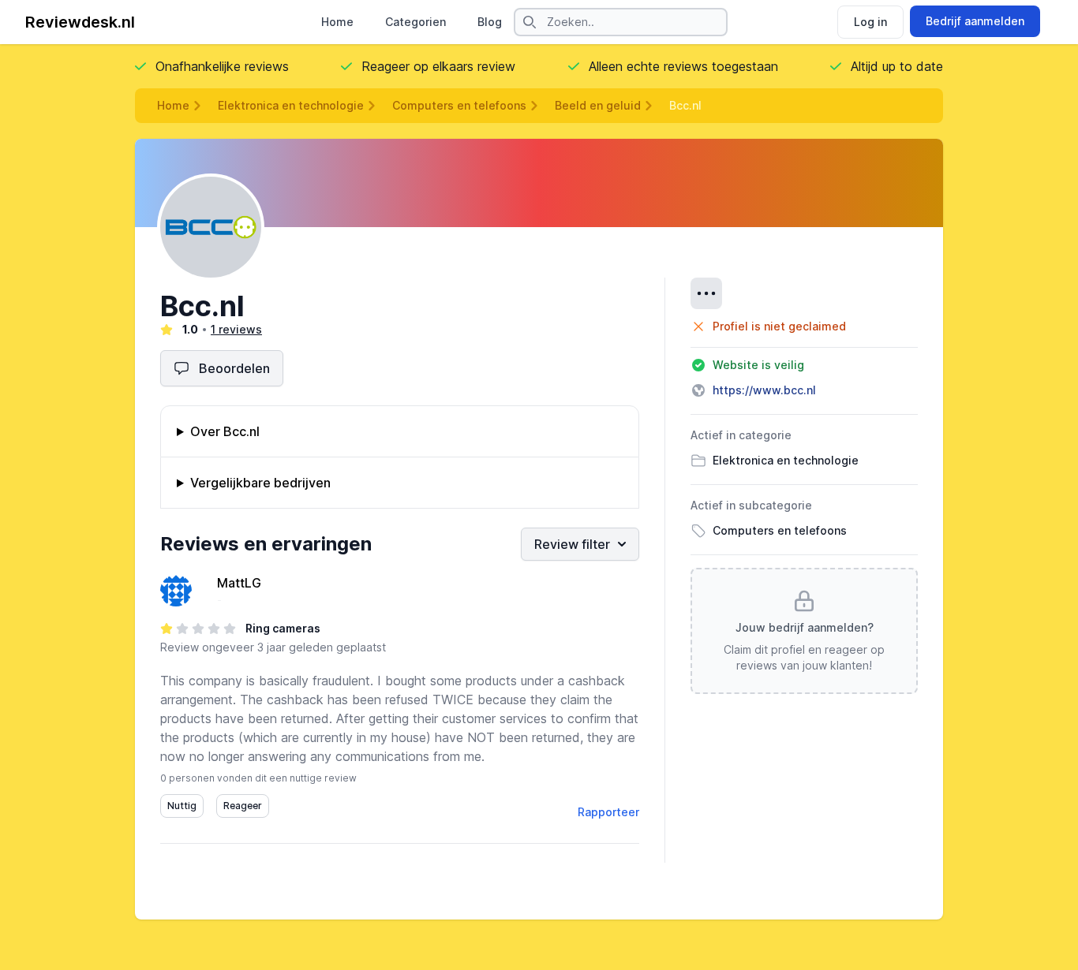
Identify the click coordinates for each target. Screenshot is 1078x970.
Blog (489, 21)
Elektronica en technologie (291, 105)
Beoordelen (234, 368)
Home (337, 21)
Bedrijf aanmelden (975, 21)
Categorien (415, 21)
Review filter (572, 544)
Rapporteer (608, 812)
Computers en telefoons (459, 105)
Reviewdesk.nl (80, 22)
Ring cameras (282, 628)
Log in (870, 21)
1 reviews (236, 329)
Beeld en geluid (598, 105)
